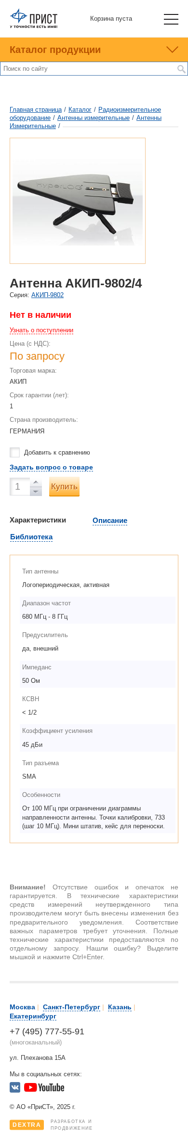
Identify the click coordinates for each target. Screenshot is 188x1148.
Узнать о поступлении (41, 330)
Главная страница (36, 109)
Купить (64, 486)
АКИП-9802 (47, 295)
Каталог (80, 109)
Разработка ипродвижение (53, 1125)
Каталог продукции (55, 49)
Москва (22, 1007)
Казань (120, 1007)
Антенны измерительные (93, 117)
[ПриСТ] (34, 26)
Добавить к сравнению (57, 452)
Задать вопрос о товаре (51, 467)
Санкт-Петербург (71, 1007)
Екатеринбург (33, 1016)
